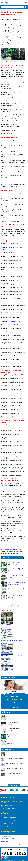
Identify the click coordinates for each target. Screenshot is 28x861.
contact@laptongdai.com (16, 696)
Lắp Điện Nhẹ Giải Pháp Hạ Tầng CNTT (15, 758)
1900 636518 (11, 694)
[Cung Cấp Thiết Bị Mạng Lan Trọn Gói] (7, 664)
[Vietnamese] (26, 2)
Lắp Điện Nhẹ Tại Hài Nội (8, 483)
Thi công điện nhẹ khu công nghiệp (13, 773)
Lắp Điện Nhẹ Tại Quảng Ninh (10, 521)
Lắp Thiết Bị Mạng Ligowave (9, 284)
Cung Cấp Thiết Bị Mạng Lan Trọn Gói (14, 768)
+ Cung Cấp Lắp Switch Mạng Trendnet (11, 298)
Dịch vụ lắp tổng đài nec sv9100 (16, 588)
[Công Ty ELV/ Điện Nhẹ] (7, 617)
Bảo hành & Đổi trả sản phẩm (8, 817)
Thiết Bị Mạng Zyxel (16, 252)
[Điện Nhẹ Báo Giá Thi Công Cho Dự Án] (7, 648)
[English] (24, 2)
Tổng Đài (10, 339)
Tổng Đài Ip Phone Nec (14, 321)
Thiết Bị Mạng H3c (16, 243)
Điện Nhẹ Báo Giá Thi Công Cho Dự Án (15, 763)
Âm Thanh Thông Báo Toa (14, 385)
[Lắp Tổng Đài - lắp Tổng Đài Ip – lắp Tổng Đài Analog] (15, 2)
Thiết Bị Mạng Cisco (16, 260)
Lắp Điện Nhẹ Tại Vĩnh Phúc (9, 549)
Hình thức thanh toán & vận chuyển (10, 823)
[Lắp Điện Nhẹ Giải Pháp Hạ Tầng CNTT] (7, 633)
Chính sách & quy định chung (8, 826)
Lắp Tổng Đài (12, 860)
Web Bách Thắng (21, 860)
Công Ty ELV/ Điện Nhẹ (11, 753)
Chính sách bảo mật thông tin (8, 820)
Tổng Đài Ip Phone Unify (14, 324)
